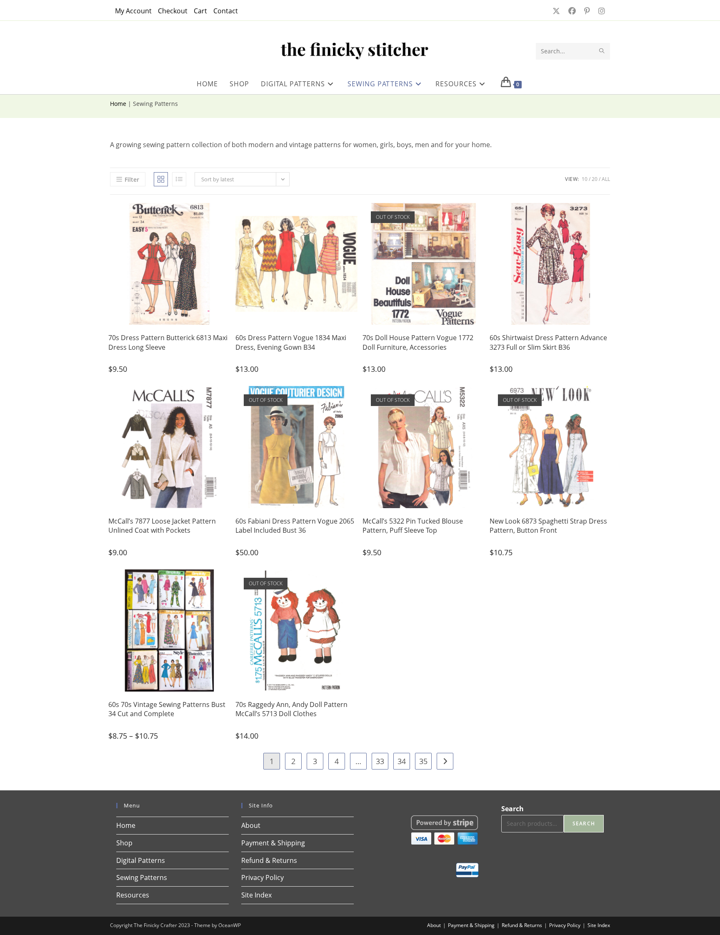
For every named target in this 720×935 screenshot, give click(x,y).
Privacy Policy (262, 877)
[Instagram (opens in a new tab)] (599, 11)
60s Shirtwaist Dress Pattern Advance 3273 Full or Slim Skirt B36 (548, 342)
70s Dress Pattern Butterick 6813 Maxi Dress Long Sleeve (168, 342)
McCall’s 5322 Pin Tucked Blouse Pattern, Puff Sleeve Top (412, 525)
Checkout (173, 10)
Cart (200, 10)
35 (423, 761)
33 (380, 761)
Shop (124, 842)
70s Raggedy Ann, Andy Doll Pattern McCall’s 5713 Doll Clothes (291, 709)
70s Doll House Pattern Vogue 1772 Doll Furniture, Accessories (417, 342)
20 (595, 179)
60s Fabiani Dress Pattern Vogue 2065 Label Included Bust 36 (294, 525)
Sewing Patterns (141, 877)
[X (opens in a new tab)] (555, 11)
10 (585, 179)
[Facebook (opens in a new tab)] (571, 11)
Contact (225, 10)
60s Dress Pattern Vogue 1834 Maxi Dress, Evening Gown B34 (290, 342)
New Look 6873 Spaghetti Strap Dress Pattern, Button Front (548, 525)
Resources (132, 895)
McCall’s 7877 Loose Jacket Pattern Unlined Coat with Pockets (162, 525)
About (250, 825)
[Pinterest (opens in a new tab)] (586, 11)
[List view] (179, 179)
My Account (133, 10)
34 (402, 761)
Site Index (256, 895)
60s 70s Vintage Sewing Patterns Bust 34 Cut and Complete (166, 709)
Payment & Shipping (273, 842)
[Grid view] (161, 179)
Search (512, 808)
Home (118, 104)
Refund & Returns (269, 860)
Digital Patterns (140, 860)
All (606, 179)
